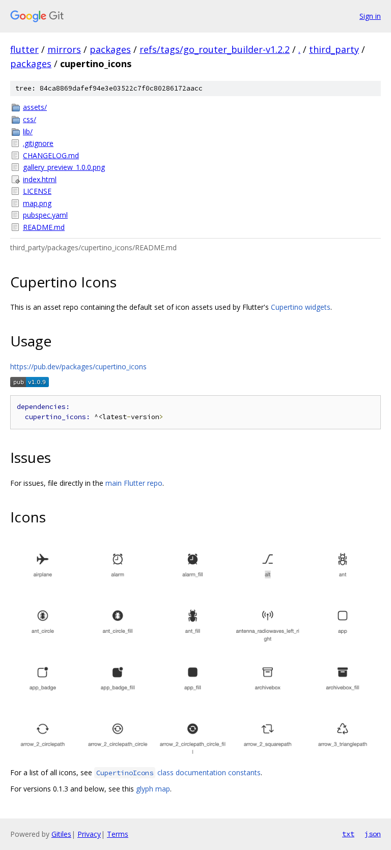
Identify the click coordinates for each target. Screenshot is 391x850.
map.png (37, 203)
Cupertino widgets (300, 307)
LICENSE (37, 191)
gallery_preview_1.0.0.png (64, 167)
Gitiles (61, 834)
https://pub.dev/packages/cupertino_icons (78, 366)
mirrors (64, 49)
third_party (334, 49)
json (373, 833)
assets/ (35, 107)
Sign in (370, 16)
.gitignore (38, 143)
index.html (40, 179)
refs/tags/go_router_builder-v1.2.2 (214, 49)
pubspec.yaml (45, 215)
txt (348, 833)
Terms (117, 834)
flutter (24, 49)
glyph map (153, 789)
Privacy (89, 834)
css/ (29, 119)
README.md (44, 227)
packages (110, 49)
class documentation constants (178, 772)
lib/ (28, 131)
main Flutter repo (133, 483)
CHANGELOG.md (51, 155)
